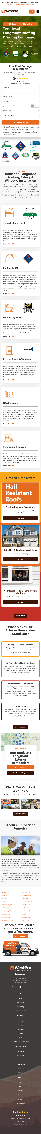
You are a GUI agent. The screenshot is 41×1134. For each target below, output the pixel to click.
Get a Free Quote (20, 122)
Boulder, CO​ (26, 892)
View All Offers (21, 615)
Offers (20, 1091)
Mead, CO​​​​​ (25, 914)
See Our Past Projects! (20, 773)
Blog (20, 1086)
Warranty (20, 1002)
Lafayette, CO (20, 1068)
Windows (20, 1029)
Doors (20, 1033)
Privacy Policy (16, 134)
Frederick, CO (20, 1064)
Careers (20, 1099)
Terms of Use (6, 134)
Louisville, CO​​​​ (26, 911)
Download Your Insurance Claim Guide (20, 5)
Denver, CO (20, 1056)
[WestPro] (20, 845)
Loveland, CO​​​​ (5, 914)
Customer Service (21, 1011)
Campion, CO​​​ (5, 898)
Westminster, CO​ (7, 920)
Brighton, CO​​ (5, 895)
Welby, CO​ (25, 920)
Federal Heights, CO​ (8, 905)
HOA (20, 1037)
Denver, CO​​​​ (5, 901)
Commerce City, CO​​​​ (28, 898)
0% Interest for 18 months (20, 24)
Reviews (20, 1095)
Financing (20, 1007)
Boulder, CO (20, 1052)
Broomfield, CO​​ (27, 895)
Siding (20, 1021)
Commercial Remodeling (20, 1041)
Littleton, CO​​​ (26, 908)
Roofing (20, 1025)
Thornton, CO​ (26, 917)
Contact (20, 998)
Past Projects (20, 1103)
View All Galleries (20, 814)
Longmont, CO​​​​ (6, 911)
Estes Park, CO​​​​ (27, 901)
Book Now (20, 518)
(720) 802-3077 (20, 980)
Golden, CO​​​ (5, 908)
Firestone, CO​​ (26, 905)
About (20, 1082)
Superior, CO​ (5, 917)
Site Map (24, 1122)
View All (20, 1072)
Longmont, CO (20, 1060)
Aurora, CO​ (5, 892)
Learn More (20, 559)
